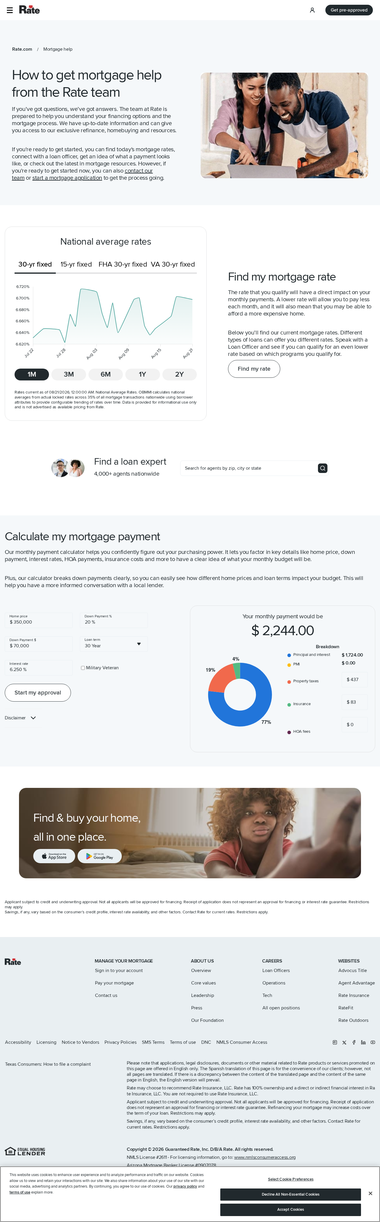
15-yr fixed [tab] (76, 264)
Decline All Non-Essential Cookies (290, 1194)
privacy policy (185, 1186)
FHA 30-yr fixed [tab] (123, 264)
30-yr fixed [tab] (35, 264)
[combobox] (114, 644)
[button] (9, 10)
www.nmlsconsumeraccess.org (265, 1157)
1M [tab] (32, 374)
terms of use (20, 1192)
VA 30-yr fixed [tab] (173, 264)
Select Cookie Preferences (291, 1179)
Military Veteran (102, 668)
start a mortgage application (67, 177)
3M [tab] (69, 374)
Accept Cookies (290, 1209)
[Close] (370, 1193)
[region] (190, 1194)
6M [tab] (106, 374)
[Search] (322, 468)
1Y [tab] (142, 374)
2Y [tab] (179, 374)
